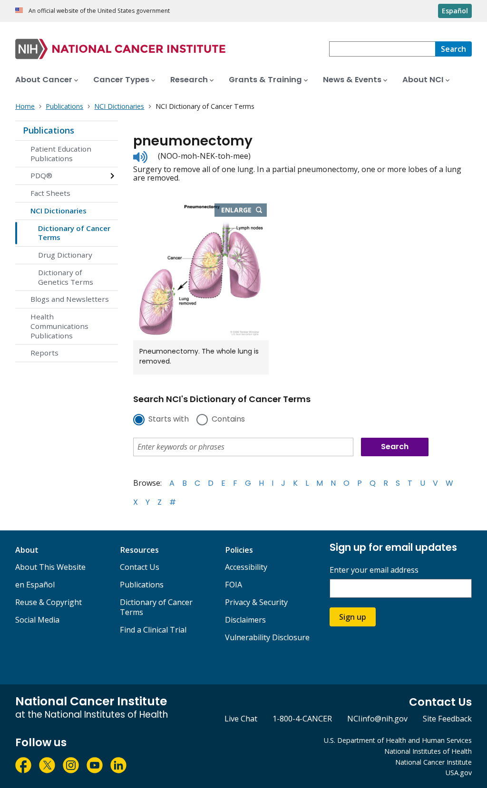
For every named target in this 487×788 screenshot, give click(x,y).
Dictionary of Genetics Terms (65, 277)
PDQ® (41, 175)
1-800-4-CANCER (302, 718)
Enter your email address (374, 570)
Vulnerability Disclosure (267, 637)
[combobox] (382, 49)
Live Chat (240, 718)
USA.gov (459, 772)
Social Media (37, 620)
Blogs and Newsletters (69, 299)
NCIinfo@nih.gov (377, 718)
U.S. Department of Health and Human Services (398, 740)
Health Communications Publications (59, 326)
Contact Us (139, 567)
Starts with (168, 419)
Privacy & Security (256, 602)
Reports (44, 352)
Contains (228, 419)
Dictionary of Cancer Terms (74, 232)
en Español (35, 584)
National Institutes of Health (428, 751)
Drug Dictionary (65, 254)
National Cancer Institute (433, 762)
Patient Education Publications (60, 153)
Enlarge (244, 210)
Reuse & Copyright (48, 602)
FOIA (233, 584)
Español (455, 10)
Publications (48, 130)
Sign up (352, 617)
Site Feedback (447, 718)
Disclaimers (245, 620)
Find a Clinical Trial (153, 630)
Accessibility (246, 567)
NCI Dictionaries (58, 210)
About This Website (50, 567)
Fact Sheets (50, 193)
